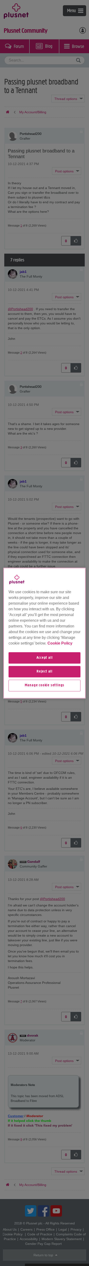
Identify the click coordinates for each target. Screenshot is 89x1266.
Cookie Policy (59, 643)
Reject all (44, 671)
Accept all (45, 658)
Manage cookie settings (45, 686)
